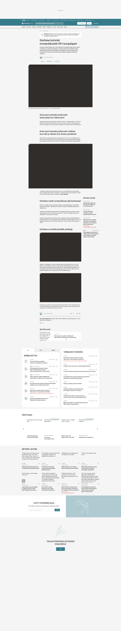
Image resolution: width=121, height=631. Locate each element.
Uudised (32, 359)
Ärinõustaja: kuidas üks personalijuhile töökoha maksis (48, 468)
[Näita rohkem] (94, 20)
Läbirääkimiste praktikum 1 (86, 437)
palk (41, 323)
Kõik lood (28, 27)
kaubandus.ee (48, 20)
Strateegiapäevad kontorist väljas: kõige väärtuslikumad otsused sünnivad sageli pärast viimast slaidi (39, 370)
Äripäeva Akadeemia (48, 435)
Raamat (65, 364)
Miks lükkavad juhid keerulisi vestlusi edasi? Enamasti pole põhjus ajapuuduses (89, 468)
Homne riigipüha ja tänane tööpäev (73, 383)
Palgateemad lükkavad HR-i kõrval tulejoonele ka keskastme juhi (89, 204)
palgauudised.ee (34, 20)
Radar (65, 27)
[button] (41, 510)
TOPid (54, 27)
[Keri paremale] (80, 336)
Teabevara (49, 27)
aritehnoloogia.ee (80, 20)
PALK (41, 30)
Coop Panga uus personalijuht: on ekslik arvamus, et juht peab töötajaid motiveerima (30, 488)
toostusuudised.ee (64, 20)
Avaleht (23, 27)
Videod (44, 27)
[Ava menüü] (28, 20)
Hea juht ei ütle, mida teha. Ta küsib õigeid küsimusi (77, 366)
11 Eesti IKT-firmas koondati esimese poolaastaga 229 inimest (89, 213)
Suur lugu (64, 483)
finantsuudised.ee (72, 20)
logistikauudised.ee (88, 20)
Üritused (34, 27)
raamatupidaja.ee (42, 20)
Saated (65, 400)
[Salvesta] (56, 359)
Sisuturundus (60, 27)
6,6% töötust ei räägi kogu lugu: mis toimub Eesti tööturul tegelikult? (48, 488)
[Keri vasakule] (52, 336)
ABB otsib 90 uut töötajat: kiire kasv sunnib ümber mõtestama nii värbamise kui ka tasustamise (70, 488)
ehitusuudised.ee (56, 20)
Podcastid (39, 27)
